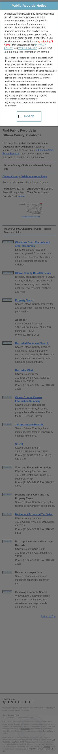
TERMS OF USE (27, 48)
